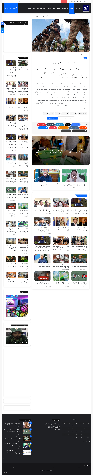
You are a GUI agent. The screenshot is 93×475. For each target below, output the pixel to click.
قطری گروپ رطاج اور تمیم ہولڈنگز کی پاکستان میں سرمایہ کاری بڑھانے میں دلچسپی (11, 231)
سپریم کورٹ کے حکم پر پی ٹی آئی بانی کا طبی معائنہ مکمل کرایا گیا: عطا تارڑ (13, 445)
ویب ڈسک (84, 77)
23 (72, 434)
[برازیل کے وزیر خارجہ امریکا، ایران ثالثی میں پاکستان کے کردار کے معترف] (27, 431)
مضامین (29, 8)
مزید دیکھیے (17, 458)
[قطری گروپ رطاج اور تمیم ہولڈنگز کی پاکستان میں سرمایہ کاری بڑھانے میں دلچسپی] (11, 224)
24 (68, 434)
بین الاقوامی (65, 8)
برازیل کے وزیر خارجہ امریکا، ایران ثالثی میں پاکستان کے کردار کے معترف (13, 431)
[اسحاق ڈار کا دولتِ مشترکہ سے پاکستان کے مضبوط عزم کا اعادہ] (61, 221)
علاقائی (58, 467)
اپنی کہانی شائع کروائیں (46, 470)
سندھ (57, 113)
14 (81, 431)
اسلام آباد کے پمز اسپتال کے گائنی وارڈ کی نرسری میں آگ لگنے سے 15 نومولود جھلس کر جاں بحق (42, 283)
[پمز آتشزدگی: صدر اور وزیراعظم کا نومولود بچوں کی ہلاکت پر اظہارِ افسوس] (79, 221)
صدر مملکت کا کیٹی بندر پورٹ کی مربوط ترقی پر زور (11, 281)
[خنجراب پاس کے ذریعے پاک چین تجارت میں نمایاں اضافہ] (11, 157)
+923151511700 (56, 427)
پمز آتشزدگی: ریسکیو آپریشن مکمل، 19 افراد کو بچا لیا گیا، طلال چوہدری (42, 210)
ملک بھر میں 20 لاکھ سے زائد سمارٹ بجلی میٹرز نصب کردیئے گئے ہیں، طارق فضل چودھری (61, 266)
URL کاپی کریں (52, 118)
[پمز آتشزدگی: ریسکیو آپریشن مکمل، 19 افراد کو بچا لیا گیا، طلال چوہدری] (42, 202)
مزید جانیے (57, 429)
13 (84, 431)
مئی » (84, 441)
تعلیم (58, 8)
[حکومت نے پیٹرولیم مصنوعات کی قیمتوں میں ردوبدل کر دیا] (11, 259)
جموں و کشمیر (64, 467)
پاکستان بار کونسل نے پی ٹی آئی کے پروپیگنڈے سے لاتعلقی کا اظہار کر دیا (13, 438)
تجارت (49, 8)
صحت (54, 8)
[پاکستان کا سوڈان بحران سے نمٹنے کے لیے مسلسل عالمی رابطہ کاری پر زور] (79, 258)
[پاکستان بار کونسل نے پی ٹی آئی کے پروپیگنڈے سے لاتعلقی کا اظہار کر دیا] (27, 438)
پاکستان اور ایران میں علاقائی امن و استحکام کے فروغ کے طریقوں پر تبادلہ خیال (23, 248)
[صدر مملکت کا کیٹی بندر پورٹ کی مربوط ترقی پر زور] (11, 275)
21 (81, 434)
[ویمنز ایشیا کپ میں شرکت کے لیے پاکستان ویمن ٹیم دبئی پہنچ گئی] (23, 157)
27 (84, 437)
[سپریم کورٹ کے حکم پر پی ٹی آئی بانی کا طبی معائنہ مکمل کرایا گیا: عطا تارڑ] (27, 445)
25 (64, 434)
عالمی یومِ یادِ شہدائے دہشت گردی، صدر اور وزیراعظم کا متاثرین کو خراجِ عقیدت (13, 452)
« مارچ (88, 441)
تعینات (73, 113)
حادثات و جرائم (52, 467)
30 (72, 437)
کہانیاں (19, 467)
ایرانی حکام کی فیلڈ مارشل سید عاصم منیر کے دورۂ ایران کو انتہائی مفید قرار (79, 248)
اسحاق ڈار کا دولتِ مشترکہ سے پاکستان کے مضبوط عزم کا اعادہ (11, 107)
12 (87, 431)
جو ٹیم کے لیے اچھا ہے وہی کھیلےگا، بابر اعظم (23, 69)
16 (72, 431)
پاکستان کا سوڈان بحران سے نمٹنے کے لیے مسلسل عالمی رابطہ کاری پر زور (79, 266)
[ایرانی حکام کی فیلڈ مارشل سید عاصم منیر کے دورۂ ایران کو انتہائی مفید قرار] (79, 240)
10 (68, 428)
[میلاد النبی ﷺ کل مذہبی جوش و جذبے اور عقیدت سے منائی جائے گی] (23, 259)
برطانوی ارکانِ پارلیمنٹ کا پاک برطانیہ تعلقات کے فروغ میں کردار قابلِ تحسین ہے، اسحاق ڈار (61, 248)
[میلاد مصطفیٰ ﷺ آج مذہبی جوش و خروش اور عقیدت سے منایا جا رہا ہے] (61, 276)
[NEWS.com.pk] (86, 8)
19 (87, 434)
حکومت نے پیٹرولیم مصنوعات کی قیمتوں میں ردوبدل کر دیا (11, 265)
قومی (72, 8)
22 (76, 434)
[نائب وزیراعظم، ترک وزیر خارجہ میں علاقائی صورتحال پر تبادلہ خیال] (79, 276)
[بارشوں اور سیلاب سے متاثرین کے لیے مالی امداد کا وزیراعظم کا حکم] (27, 425)
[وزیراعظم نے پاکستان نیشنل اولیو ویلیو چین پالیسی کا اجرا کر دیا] (23, 224)
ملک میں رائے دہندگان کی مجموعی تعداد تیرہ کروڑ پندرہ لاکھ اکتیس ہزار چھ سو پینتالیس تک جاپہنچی (61, 152)
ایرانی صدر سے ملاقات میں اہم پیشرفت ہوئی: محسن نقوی (23, 196)
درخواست (64, 113)
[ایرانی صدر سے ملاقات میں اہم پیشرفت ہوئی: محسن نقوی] (42, 258)
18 (64, 431)
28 (81, 437)
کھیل (34, 8)
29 (76, 437)
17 (68, 431)
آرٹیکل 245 (81, 113)
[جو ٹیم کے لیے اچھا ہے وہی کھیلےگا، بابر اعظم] (23, 63)
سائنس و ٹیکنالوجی (41, 8)
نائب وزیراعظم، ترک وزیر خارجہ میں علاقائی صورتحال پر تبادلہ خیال (79, 283)
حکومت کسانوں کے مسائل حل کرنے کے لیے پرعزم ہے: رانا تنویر (23, 281)
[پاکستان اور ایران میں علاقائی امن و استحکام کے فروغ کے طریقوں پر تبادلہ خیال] (23, 241)
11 (64, 428)
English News (13, 467)
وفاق (45, 113)
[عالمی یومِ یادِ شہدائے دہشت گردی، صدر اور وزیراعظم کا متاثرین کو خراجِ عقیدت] (27, 452)
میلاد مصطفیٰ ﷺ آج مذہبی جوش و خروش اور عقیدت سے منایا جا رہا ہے (61, 283)
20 (84, 434)
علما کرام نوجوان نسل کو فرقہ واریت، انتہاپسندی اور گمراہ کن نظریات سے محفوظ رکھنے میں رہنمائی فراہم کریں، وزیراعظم (11, 72)
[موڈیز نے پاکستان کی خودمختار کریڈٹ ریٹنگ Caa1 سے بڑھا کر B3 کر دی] (11, 241)
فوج (51, 113)
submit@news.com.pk (55, 426)
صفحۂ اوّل (77, 8)
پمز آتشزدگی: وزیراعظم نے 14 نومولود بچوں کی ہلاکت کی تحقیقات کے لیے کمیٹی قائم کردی (61, 210)
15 (76, 431)
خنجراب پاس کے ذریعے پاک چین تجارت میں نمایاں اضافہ (11, 163)
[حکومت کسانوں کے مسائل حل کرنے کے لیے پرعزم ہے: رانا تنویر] (23, 275)
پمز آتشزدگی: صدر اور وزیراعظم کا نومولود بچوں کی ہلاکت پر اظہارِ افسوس (79, 229)
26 (88, 437)
